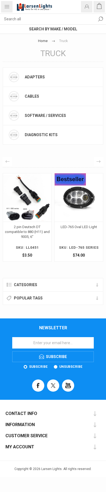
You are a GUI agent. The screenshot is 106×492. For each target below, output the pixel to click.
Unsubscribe (70, 367)
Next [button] (98, 161)
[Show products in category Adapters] (14, 77)
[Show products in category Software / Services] (14, 115)
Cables (32, 96)
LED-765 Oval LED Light (41, 227)
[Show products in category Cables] (14, 96)
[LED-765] (41, 197)
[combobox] (47, 19)
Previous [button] (7, 161)
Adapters (35, 77)
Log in (86, 6)
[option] (41, 218)
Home (43, 41)
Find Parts (100, 19)
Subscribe (38, 367)
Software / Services (45, 115)
